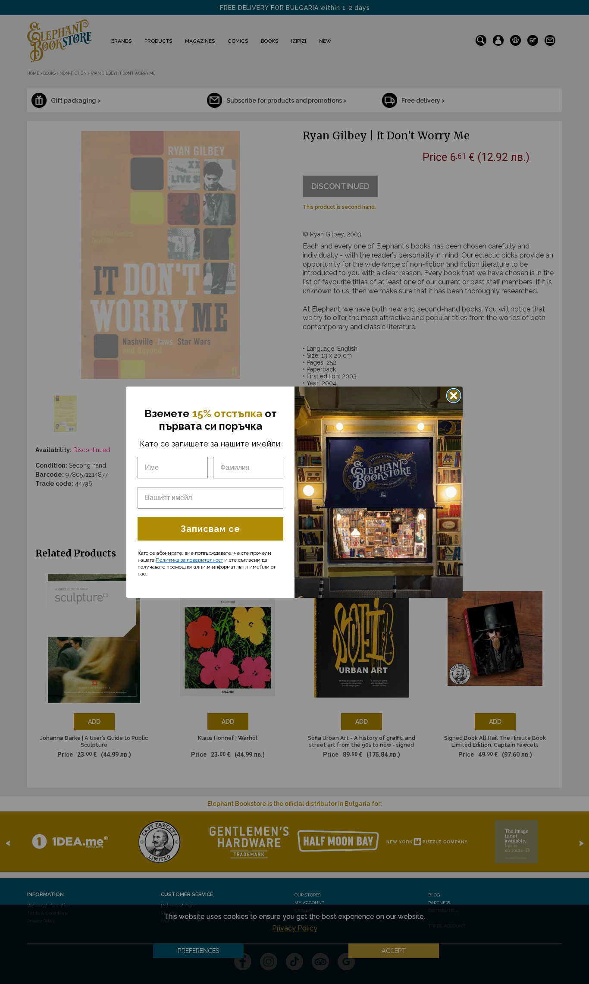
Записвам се (210, 529)
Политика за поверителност (189, 560)
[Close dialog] (453, 395)
